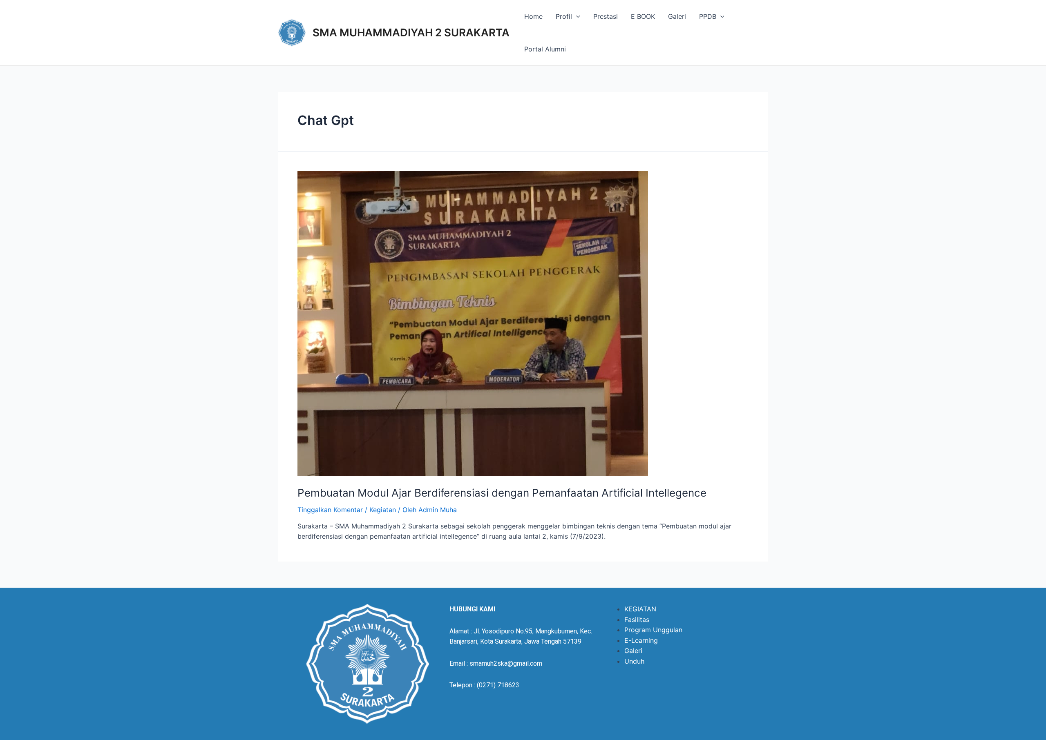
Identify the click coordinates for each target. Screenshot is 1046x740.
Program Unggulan (653, 630)
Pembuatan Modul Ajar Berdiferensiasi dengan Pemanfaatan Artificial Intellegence (501, 492)
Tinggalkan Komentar (330, 510)
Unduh (634, 661)
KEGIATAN (640, 609)
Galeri (677, 16)
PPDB (707, 16)
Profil (564, 16)
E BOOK (643, 16)
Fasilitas (636, 619)
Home (533, 16)
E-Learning (641, 640)
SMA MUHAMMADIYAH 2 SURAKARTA (411, 32)
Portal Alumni (545, 49)
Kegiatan (382, 510)
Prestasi (605, 16)
